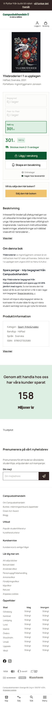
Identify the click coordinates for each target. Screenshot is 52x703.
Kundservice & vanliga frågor (16, 547)
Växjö (5, 650)
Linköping (7, 620)
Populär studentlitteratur (14, 528)
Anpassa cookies (10, 593)
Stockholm (8, 637)
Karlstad (7, 616)
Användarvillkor (10, 568)
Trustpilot (8, 429)
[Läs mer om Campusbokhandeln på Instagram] (10, 660)
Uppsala (7, 646)
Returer (6, 589)
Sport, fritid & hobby (28, 326)
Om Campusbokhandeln (14, 502)
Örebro (6, 633)
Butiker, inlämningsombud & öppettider (20, 506)
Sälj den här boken (26, 193)
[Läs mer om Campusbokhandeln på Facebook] (4, 660)
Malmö (6, 629)
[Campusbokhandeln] (16, 15)
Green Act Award (10, 511)
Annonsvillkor (9, 577)
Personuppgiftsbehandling (15, 573)
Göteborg (7, 611)
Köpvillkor (7, 585)
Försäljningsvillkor (11, 581)
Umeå (6, 641)
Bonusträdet (9, 564)
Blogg (5, 515)
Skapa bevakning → (26, 293)
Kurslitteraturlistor (11, 532)
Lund (5, 624)
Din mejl (26, 473)
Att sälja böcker (10, 560)
